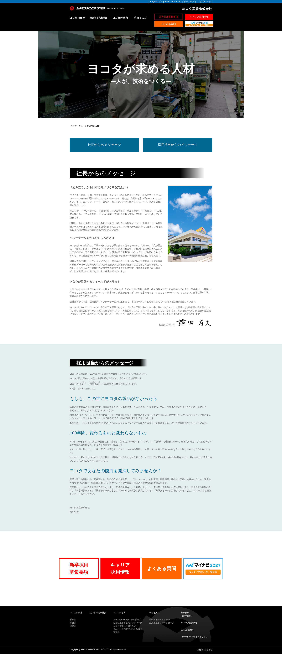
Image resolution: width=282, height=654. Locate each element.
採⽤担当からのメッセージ (178, 145)
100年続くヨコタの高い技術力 (127, 619)
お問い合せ (205, 2)
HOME (73, 126)
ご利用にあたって (204, 650)
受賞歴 (116, 632)
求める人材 (140, 17)
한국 (186, 2)
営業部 (73, 626)
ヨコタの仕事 (77, 17)
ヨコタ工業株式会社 (197, 8)
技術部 (73, 619)
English (154, 2)
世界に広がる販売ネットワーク (127, 623)
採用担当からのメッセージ (161, 623)
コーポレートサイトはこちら (194, 636)
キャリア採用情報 (189, 623)
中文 (192, 2)
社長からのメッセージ (104, 145)
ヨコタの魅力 (120, 17)
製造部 (73, 623)
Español (165, 2)
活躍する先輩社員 (98, 17)
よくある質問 (187, 629)
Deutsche (176, 2)
